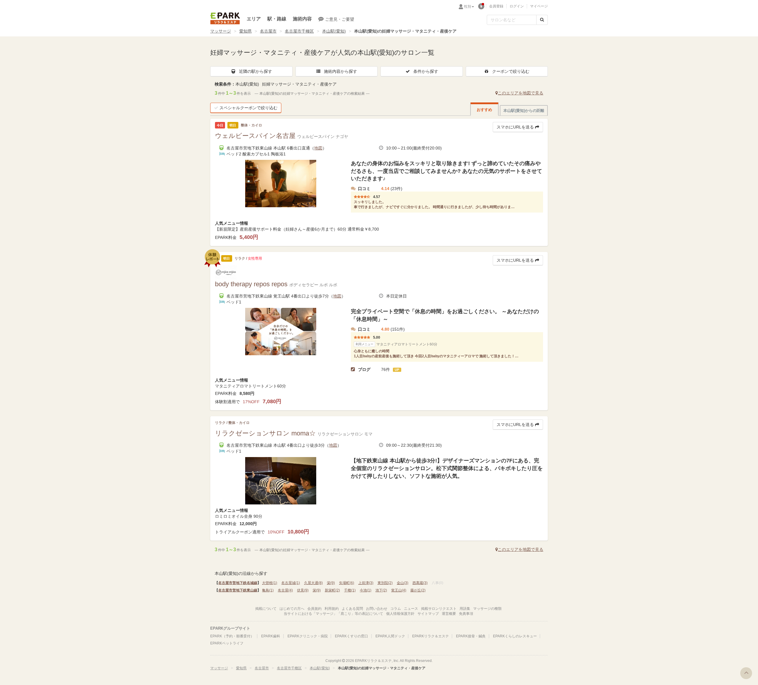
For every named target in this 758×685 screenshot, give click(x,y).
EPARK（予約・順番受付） (232, 636)
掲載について (266, 609)
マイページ (539, 6)
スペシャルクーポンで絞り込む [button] (248, 107)
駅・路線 (276, 18)
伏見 (303, 590)
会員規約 (314, 609)
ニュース (411, 609)
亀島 (268, 590)
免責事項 (466, 614)
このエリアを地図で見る (520, 93)
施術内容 (302, 18)
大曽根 (269, 583)
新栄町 (332, 590)
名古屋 (285, 590)
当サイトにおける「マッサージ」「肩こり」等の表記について (333, 614)
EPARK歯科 (270, 636)
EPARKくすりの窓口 (351, 636)
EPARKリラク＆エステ (225, 18)
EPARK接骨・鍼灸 (471, 636)
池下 (381, 590)
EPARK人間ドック (390, 636)
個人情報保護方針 (400, 614)
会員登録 (496, 6)
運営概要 (449, 614)
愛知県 (245, 31)
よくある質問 (352, 609)
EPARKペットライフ (226, 643)
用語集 (465, 609)
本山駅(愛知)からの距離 (523, 110)
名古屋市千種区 (299, 31)
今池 (365, 590)
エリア (254, 18)
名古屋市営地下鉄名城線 (237, 583)
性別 (467, 6)
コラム (395, 609)
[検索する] (542, 20)
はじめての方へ (292, 609)
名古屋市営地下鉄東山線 (237, 590)
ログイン (517, 6)
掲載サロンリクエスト (439, 609)
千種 (350, 590)
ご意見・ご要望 (339, 19)
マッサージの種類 (487, 609)
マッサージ (220, 31)
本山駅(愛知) (334, 31)
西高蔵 (420, 583)
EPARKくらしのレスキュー (515, 636)
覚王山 (398, 590)
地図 (318, 148)
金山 (402, 583)
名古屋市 (268, 31)
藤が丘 (417, 590)
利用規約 (332, 609)
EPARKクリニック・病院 (308, 636)
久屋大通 (313, 583)
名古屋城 (290, 583)
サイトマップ (428, 614)
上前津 (365, 583)
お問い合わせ (376, 609)
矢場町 (346, 583)
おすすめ (484, 109)
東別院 (385, 583)
